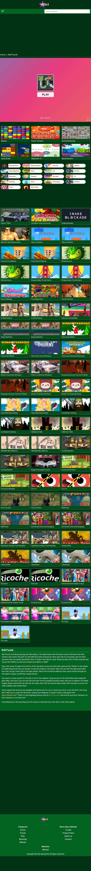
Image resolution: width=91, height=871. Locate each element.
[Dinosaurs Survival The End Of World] (76, 372)
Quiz (32, 171)
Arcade (55, 176)
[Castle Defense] (76, 297)
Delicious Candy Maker (70, 318)
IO (75, 176)
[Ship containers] (45, 240)
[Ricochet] (15, 581)
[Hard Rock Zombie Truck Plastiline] (15, 543)
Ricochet (4, 583)
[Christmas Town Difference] (45, 353)
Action (77, 182)
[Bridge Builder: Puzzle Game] (45, 278)
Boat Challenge (6, 299)
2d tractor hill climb (68, 470)
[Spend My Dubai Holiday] (15, 410)
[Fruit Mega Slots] (45, 297)
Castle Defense (67, 299)
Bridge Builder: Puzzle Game (41, 280)
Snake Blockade (67, 223)
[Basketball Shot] (15, 334)
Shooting (34, 187)
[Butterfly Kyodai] (76, 138)
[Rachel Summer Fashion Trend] (76, 581)
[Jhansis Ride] (76, 543)
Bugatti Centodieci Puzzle (40, 470)
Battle (76, 171)
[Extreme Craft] (45, 600)
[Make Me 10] (45, 156)
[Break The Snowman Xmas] (45, 391)
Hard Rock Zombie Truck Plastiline (13, 546)
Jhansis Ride (66, 546)
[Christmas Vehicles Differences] (76, 353)
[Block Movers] (76, 156)
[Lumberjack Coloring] (76, 410)
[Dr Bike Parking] (15, 316)
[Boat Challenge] (15, 297)
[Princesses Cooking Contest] (15, 619)
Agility (76, 166)
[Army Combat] (15, 505)
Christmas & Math (68, 337)
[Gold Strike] (15, 156)
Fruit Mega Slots (37, 299)
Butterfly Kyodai (68, 141)
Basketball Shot (6, 337)
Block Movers (67, 158)
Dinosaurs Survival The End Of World (75, 375)
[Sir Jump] (76, 619)
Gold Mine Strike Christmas (41, 223)
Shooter (12, 176)
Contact (68, 839)
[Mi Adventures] (76, 259)
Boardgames (14, 171)
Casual (33, 176)
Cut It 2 (34, 489)
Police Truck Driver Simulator (11, 375)
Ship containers (37, 242)
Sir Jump (65, 621)
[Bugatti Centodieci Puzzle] (45, 467)
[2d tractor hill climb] (76, 467)
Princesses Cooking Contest (11, 621)
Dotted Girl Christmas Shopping (42, 527)
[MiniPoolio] (76, 505)
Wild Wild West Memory (9, 451)
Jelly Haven (35, 565)
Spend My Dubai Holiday (9, 413)
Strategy (56, 182)
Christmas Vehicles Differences (73, 356)
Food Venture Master (8, 261)
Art (54, 171)
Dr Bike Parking (6, 318)
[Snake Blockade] (76, 221)
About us (68, 836)
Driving (12, 182)
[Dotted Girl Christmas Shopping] (45, 524)
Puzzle (55, 166)
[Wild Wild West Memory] (15, 448)
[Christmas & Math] (76, 334)
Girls (33, 182)
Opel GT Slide (6, 223)
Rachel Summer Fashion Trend (73, 583)
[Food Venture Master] (15, 259)
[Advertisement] (45, 31)
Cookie (68, 830)
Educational (36, 166)
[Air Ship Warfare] (76, 448)
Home (2, 54)
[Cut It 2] (45, 486)
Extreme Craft (36, 602)
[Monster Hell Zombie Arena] (15, 240)
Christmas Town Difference (41, 356)
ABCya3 (23, 842)
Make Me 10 (36, 158)
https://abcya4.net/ (9, 695)
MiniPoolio (65, 508)
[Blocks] (15, 138)
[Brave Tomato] (45, 138)
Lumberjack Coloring (69, 413)
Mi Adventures (67, 261)
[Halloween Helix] (45, 429)
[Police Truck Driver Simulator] (15, 372)
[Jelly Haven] (45, 562)
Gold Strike (5, 158)
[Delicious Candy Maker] (76, 316)
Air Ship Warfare (67, 451)
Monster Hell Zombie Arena (10, 242)
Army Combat (6, 508)
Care (11, 187)
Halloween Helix (36, 432)
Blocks (4, 141)
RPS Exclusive (54, 695)
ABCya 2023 (31, 666)
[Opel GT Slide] (15, 221)
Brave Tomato (37, 141)
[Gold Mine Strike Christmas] (45, 221)
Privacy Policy (68, 833)
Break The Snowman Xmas (41, 394)
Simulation (13, 166)
